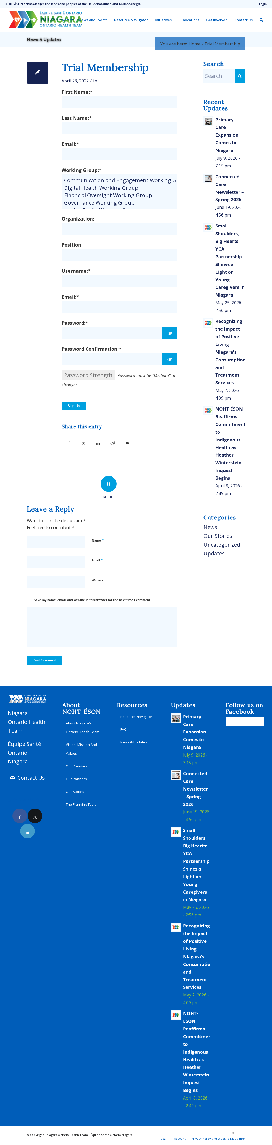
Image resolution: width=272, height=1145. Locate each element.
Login (263, 4)
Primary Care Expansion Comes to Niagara (227, 134)
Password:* (75, 322)
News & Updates (44, 39)
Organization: (78, 218)
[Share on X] (83, 442)
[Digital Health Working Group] (119, 188)
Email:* (70, 144)
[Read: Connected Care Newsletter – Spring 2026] (208, 178)
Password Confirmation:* (91, 348)
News (210, 527)
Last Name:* (77, 118)
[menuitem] (261, 4)
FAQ (123, 729)
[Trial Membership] (37, 73)
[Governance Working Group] (119, 202)
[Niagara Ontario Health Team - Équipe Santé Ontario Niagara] (45, 20)
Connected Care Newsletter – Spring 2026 (195, 788)
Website (98, 580)
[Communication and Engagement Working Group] (119, 180)
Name (98, 540)
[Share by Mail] (127, 442)
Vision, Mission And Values (81, 749)
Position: (72, 244)
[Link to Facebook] (19, 816)
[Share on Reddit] (112, 442)
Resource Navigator (136, 716)
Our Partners (76, 778)
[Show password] (169, 333)
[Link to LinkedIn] (27, 831)
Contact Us (31, 777)
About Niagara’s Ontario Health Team (82, 727)
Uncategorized (221, 544)
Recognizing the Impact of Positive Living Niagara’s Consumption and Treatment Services (230, 352)
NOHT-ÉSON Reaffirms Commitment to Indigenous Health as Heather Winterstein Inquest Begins (198, 1051)
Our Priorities (76, 766)
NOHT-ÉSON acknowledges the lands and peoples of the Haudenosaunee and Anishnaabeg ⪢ (73, 4)
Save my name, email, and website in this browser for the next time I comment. (92, 600)
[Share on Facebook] (69, 442)
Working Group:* (81, 170)
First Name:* (77, 91)
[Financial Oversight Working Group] (119, 195)
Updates (214, 553)
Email (97, 560)
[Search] (261, 20)
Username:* (76, 270)
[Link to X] (35, 816)
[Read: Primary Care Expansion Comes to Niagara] (208, 121)
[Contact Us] (12, 777)
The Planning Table (81, 804)
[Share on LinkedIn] (98, 442)
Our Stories (217, 535)
